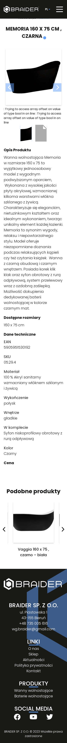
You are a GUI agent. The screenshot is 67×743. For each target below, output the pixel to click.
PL (46, 9)
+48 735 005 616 (33, 623)
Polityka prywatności (33, 665)
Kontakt (33, 671)
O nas (33, 648)
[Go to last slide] (4, 530)
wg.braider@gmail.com (33, 629)
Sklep (33, 654)
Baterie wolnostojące (33, 696)
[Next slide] (63, 530)
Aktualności (33, 659)
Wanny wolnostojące (33, 690)
